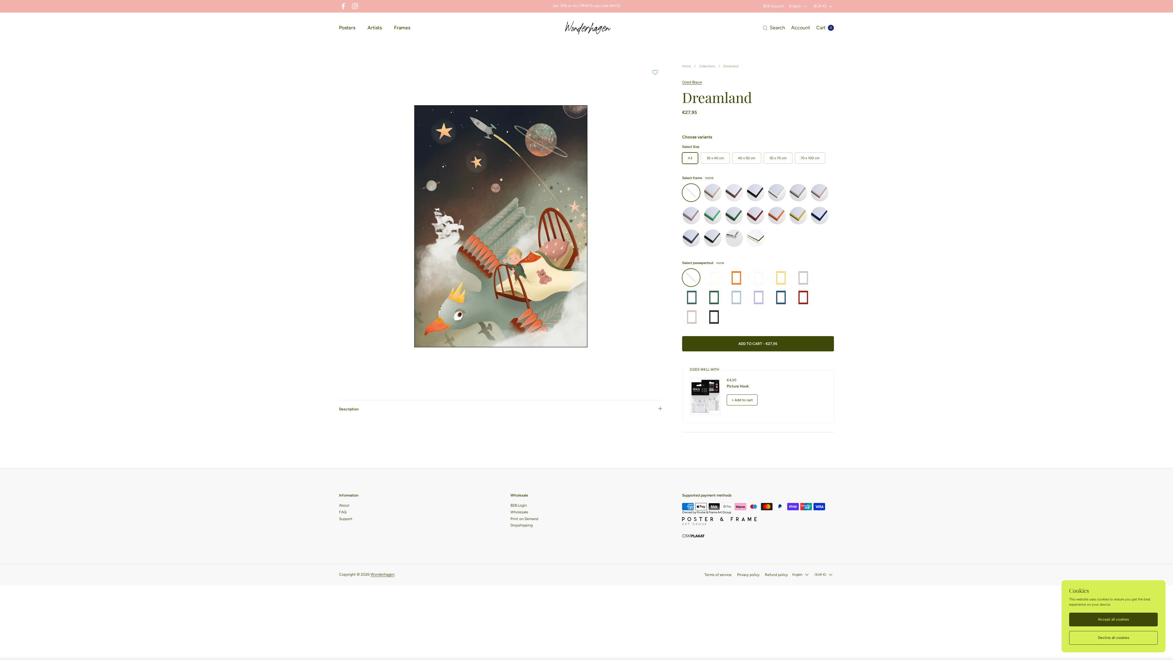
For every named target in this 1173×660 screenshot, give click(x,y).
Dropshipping (521, 525)
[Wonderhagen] (588, 27)
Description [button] (349, 409)
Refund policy (776, 575)
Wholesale (519, 512)
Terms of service (718, 575)
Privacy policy (748, 575)
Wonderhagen (382, 574)
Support (346, 519)
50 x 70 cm (778, 158)
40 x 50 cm (746, 158)
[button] (774, 28)
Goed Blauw (692, 82)
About (344, 505)
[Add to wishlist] (655, 72)
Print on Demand (524, 519)
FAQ (342, 512)
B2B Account (773, 6)
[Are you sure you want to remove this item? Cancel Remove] (501, 226)
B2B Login (518, 505)
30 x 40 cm (715, 158)
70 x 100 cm (810, 158)
